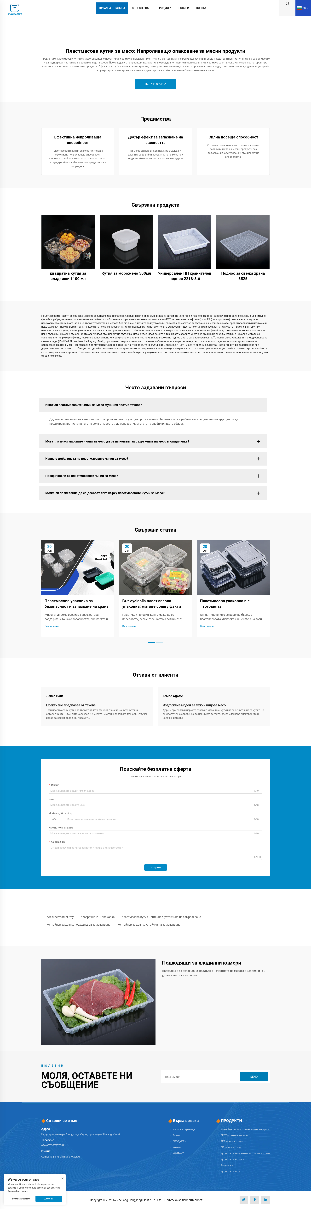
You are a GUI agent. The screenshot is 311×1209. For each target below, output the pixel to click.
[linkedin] (265, 1200)
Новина (177, 1147)
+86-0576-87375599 (52, 1145)
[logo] (14, 7)
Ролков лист (228, 1165)
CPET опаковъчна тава (234, 1135)
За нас (176, 1135)
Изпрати (155, 867)
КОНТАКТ (178, 1153)
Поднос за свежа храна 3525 (243, 276)
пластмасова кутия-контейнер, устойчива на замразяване (161, 917)
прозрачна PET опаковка (98, 917)
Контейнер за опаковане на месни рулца (245, 1129)
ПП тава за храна (231, 1147)
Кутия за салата (230, 1171)
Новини (184, 8)
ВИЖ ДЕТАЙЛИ (68, 241)
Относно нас (141, 8)
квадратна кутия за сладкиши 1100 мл (68, 276)
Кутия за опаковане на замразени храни (245, 1153)
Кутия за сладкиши (232, 1159)
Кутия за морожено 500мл (126, 273)
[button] (151, 642)
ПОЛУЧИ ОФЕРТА (155, 83)
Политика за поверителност (183, 1200)
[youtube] (244, 1200)
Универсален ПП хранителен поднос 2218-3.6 (184, 276)
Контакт (202, 8)
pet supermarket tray (60, 917)
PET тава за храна (231, 1141)
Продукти (164, 8)
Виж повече (52, 626)
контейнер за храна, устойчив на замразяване (149, 924)
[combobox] (57, 819)
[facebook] (254, 1200)
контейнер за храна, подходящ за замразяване (78, 924)
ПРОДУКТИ (179, 1141)
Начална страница (112, 8)
